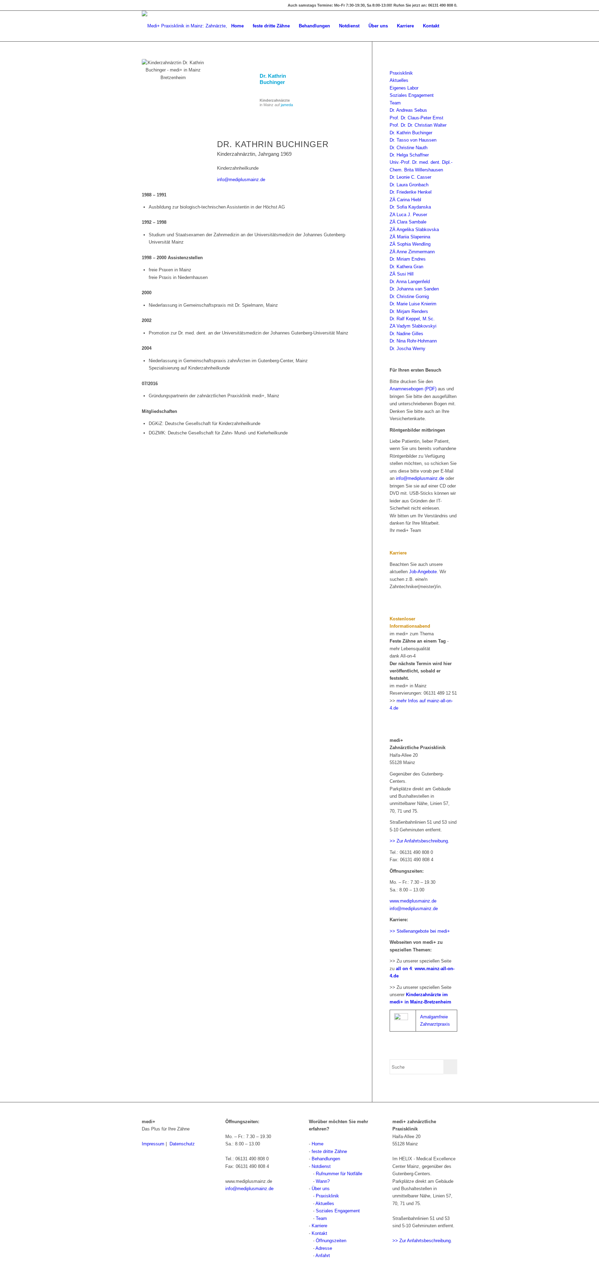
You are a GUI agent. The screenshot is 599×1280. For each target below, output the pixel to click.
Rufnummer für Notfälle (339, 1173)
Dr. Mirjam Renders (409, 311)
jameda (287, 105)
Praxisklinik (401, 73)
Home (317, 1143)
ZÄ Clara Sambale (408, 221)
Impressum (153, 1143)
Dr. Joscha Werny (407, 348)
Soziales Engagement (412, 95)
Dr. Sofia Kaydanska (410, 207)
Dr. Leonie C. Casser (410, 177)
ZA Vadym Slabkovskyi (413, 326)
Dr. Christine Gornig (409, 296)
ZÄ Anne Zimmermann (412, 251)
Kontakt (319, 1233)
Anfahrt (322, 1255)
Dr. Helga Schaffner (409, 155)
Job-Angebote (423, 571)
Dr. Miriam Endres (408, 259)
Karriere (319, 1225)
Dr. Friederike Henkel (411, 192)
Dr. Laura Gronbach (409, 184)
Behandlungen (326, 1158)
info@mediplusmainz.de (241, 179)
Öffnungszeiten (331, 1240)
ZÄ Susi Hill (402, 274)
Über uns (321, 1188)
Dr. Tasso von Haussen (413, 140)
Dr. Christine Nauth (408, 147)
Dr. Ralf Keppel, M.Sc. (412, 318)
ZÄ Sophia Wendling (410, 244)
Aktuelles (399, 80)
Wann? (323, 1181)
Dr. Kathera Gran (406, 266)
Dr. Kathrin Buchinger (273, 79)
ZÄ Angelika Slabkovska (414, 229)
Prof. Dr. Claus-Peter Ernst (416, 117)
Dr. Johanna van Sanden (414, 288)
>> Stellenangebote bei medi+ (420, 931)
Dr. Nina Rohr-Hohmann (413, 341)
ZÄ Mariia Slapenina (410, 236)
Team (395, 102)
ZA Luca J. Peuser (408, 214)
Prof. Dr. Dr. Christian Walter (418, 125)
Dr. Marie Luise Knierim (413, 303)
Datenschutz (182, 1143)
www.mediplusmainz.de (413, 901)
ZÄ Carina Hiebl (405, 199)
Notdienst (321, 1166)
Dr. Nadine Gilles (406, 333)
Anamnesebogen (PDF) (413, 388)
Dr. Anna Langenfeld (410, 281)
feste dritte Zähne (329, 1151)
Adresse (323, 1248)
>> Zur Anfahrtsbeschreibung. (419, 841)
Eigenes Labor (404, 88)
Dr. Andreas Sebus (408, 110)
